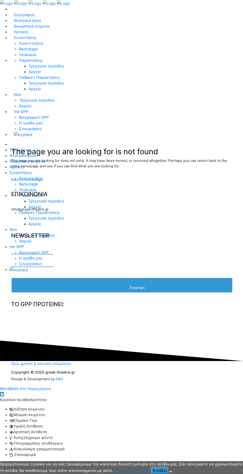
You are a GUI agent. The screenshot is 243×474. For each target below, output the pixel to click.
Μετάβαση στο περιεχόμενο (25, 388)
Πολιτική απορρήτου (132, 470)
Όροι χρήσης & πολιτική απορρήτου (41, 363)
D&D (59, 379)
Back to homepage (26, 179)
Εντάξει (160, 470)
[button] (2, 394)
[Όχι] (171, 472)
